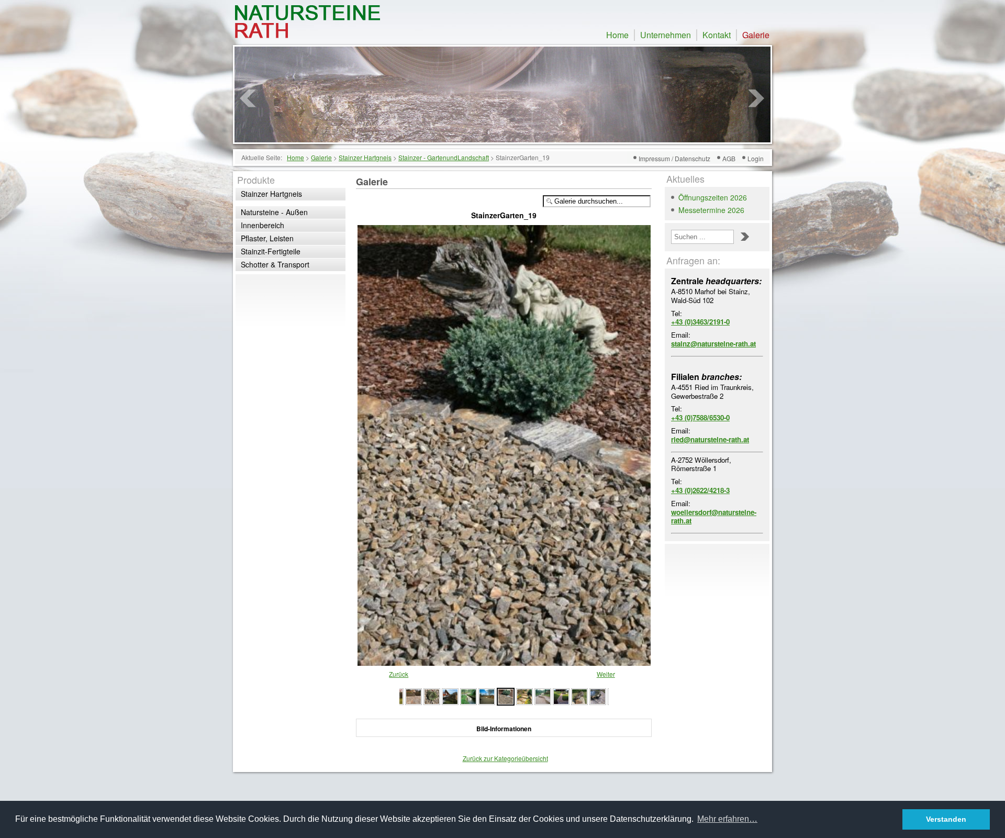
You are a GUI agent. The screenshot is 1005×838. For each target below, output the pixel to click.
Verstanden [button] (946, 819)
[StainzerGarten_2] (486, 695)
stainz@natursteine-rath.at (713, 344)
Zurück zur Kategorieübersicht (505, 758)
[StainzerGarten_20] (468, 695)
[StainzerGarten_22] (431, 695)
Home (617, 35)
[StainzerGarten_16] (561, 695)
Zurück (398, 673)
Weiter (606, 673)
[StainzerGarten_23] (413, 695)
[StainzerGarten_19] (504, 660)
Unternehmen (665, 35)
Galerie (755, 35)
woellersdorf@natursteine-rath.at (713, 516)
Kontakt (716, 35)
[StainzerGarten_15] (579, 695)
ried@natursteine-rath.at (710, 439)
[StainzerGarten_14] (597, 695)
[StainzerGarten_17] (542, 695)
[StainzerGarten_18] (524, 695)
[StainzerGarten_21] (450, 695)
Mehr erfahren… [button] (727, 818)
